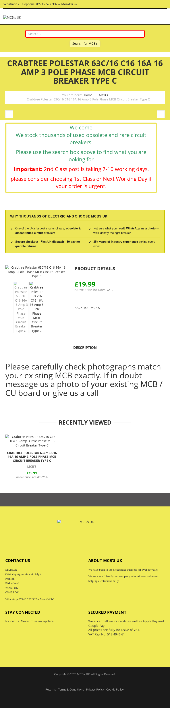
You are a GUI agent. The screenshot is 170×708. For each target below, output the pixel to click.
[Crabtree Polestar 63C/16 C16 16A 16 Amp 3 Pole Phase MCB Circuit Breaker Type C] (31, 441)
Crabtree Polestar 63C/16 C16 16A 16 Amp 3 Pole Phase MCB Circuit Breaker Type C (32, 457)
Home (88, 95)
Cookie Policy (115, 689)
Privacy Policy (95, 689)
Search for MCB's (85, 43)
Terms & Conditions (71, 689)
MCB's (103, 95)
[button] (166, 269)
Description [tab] (85, 347)
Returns (50, 689)
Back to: (87, 308)
